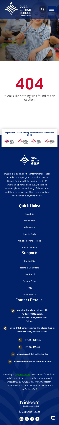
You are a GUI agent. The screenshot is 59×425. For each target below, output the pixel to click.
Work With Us (29, 294)
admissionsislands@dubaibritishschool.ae (32, 361)
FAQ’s (29, 288)
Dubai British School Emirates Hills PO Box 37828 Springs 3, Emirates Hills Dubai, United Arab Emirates (32, 316)
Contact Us (29, 261)
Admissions (29, 227)
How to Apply (29, 234)
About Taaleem (29, 247)
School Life (29, 221)
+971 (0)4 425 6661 (32, 347)
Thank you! (29, 274)
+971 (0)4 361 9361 (32, 340)
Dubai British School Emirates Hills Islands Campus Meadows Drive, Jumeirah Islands (32, 330)
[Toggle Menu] (51, 9)
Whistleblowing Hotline (29, 241)
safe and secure (22, 374)
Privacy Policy (29, 281)
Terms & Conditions (29, 268)
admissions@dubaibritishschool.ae (32, 354)
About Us (29, 214)
